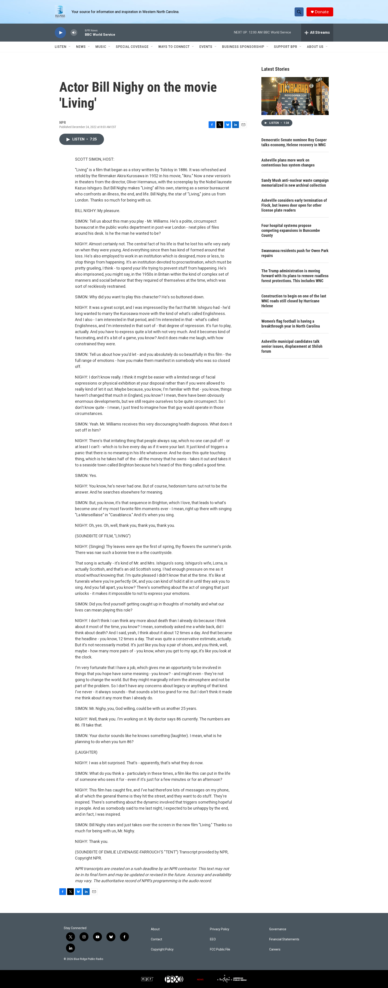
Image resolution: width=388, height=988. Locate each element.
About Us (315, 47)
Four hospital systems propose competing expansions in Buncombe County (290, 230)
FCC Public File (220, 949)
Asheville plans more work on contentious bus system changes (288, 162)
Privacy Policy (219, 929)
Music (100, 47)
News (81, 47)
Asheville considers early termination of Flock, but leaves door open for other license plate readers (294, 205)
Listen (60, 47)
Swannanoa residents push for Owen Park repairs (294, 253)
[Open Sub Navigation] (70, 47)
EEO (213, 939)
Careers (274, 949)
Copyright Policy (162, 949)
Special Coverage (132, 47)
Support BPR (285, 47)
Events (205, 47)
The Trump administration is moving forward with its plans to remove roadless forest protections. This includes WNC (294, 275)
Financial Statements (284, 939)
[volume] (74, 33)
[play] (60, 32)
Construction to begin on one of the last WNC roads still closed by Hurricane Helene (293, 301)
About (155, 929)
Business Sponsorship (243, 47)
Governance (277, 929)
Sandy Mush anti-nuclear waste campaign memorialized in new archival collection (295, 183)
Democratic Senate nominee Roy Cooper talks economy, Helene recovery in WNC (294, 142)
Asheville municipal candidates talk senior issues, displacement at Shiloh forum (291, 346)
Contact (156, 939)
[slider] (81, 32)
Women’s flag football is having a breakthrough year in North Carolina (290, 323)
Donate (322, 11)
